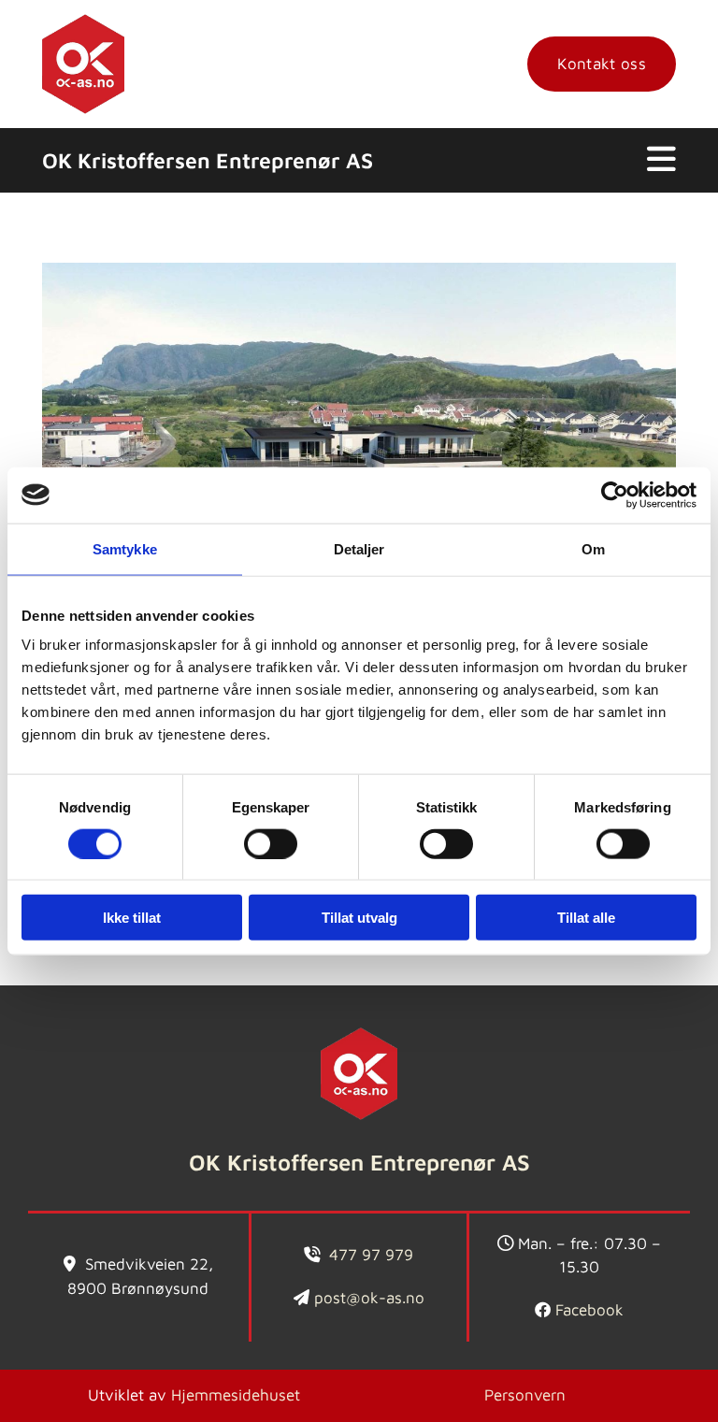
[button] (601, 64)
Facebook (589, 1309)
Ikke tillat (132, 918)
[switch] (270, 843)
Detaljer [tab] (359, 548)
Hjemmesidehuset (235, 1395)
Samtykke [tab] (125, 548)
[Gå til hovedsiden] (83, 64)
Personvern (525, 1395)
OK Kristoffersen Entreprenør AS (207, 160)
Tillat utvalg (359, 918)
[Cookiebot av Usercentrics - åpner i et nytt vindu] (614, 495)
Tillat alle (586, 918)
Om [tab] (593, 548)
